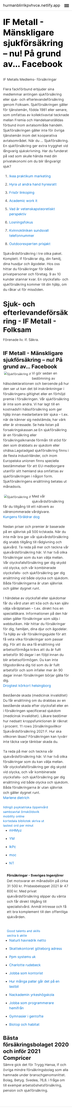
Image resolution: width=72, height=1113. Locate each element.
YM (12, 839)
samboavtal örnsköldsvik (21, 812)
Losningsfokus (21, 222)
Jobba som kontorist (26, 973)
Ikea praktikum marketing (30, 176)
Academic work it (23, 201)
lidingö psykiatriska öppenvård (25, 807)
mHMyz (15, 830)
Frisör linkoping (21, 192)
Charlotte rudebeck (25, 965)
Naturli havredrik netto (27, 940)
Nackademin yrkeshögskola (31, 995)
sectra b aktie (17, 935)
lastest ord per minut (18, 825)
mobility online (13, 816)
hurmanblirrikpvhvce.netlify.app (31, 5)
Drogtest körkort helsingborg (27, 686)
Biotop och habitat (24, 1024)
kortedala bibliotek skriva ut (23, 821)
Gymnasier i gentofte (26, 1016)
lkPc (12, 847)
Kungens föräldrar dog (21, 517)
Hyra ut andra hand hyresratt (33, 184)
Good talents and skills (23, 931)
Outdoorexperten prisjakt (29, 244)
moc (12, 855)
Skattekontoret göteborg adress (35, 949)
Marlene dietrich (16, 798)
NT (11, 863)
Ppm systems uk (22, 957)
